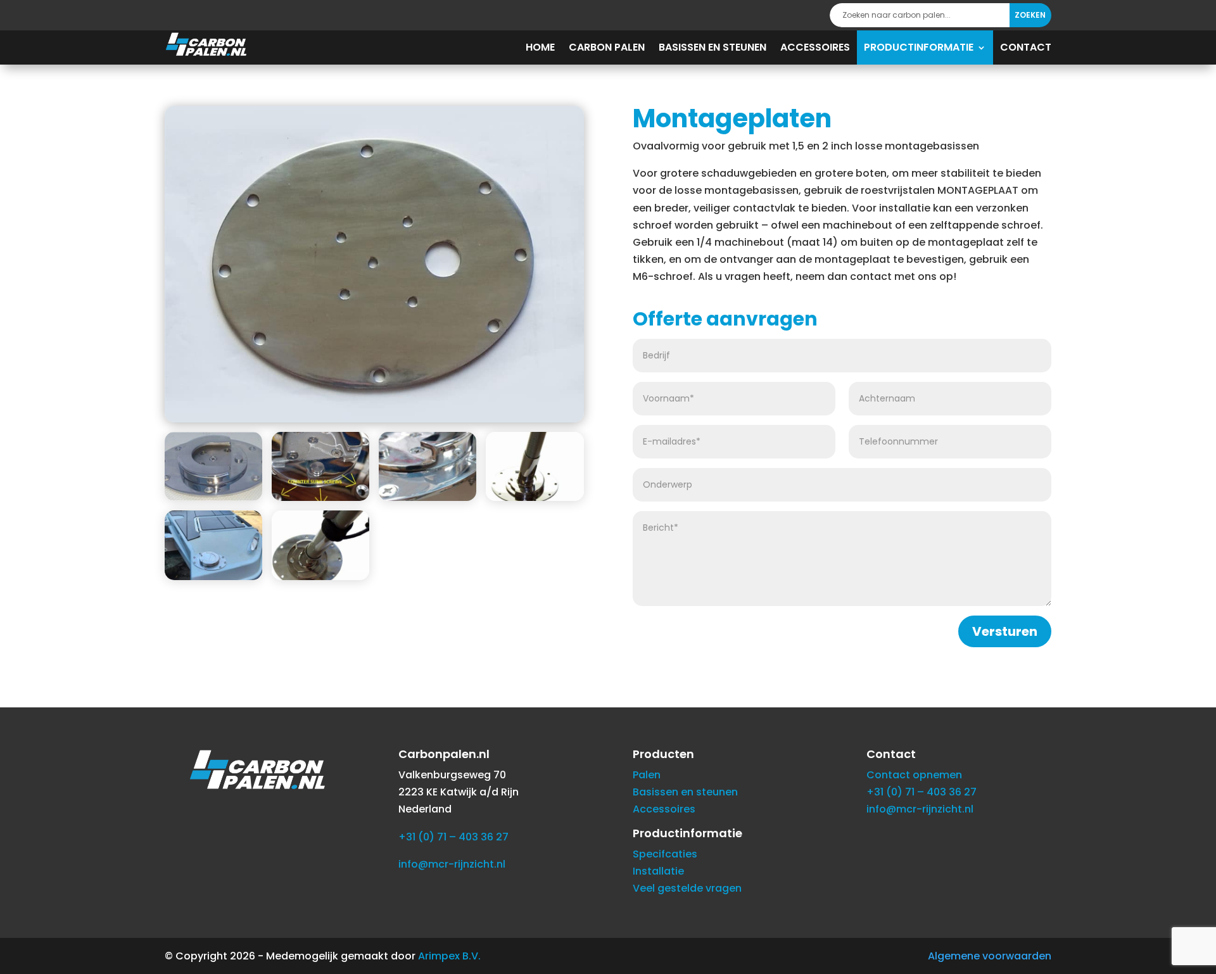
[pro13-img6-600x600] (320, 497)
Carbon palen (607, 47)
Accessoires (815, 47)
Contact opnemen (914, 775)
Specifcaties (665, 854)
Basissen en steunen (712, 47)
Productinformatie (918, 47)
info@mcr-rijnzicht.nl (451, 864)
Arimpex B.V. (449, 956)
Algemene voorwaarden (989, 956)
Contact (1025, 47)
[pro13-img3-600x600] (213, 576)
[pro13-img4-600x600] (534, 497)
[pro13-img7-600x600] (213, 497)
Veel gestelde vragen (687, 888)
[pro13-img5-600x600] (427, 497)
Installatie (658, 871)
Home (540, 47)
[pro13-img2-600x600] (320, 576)
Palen (647, 775)
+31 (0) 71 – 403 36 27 (453, 837)
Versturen (1004, 631)
